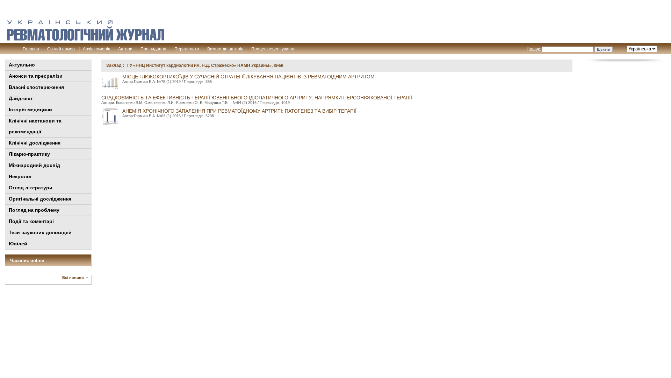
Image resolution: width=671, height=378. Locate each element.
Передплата (186, 49)
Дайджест (21, 98)
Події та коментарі (31, 221)
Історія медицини (30, 109)
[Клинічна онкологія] (85, 39)
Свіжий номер (61, 49)
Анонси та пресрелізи (36, 76)
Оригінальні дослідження (40, 199)
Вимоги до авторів (225, 49)
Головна (31, 49)
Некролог (20, 176)
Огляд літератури (30, 187)
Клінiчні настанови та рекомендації (35, 126)
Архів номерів (96, 49)
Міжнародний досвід (34, 165)
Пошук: (534, 49)
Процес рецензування (273, 49)
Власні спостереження (36, 87)
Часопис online (27, 260)
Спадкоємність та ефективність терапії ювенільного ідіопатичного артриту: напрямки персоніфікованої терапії (256, 97)
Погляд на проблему (34, 210)
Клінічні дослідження (34, 143)
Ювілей (18, 243)
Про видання (153, 49)
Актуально (22, 65)
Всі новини (73, 277)
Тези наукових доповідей (40, 232)
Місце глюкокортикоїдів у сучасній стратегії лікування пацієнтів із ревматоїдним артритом (248, 76)
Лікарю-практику (29, 154)
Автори (125, 49)
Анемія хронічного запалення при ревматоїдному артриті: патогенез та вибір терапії (239, 111)
